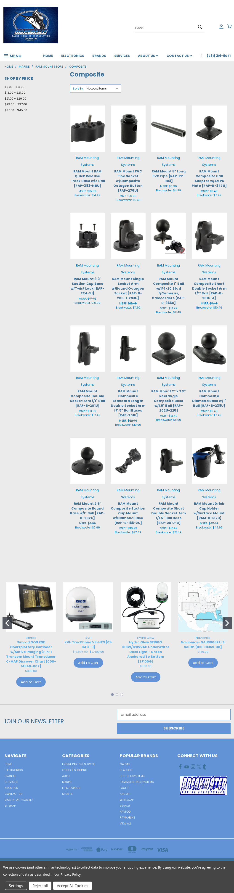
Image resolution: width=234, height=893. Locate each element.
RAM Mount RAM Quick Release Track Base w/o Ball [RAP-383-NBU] (87, 178)
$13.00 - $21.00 (15, 92)
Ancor (125, 794)
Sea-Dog (126, 770)
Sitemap (10, 806)
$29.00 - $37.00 (16, 104)
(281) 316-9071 (219, 55)
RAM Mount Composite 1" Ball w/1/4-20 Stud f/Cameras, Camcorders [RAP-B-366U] (168, 291)
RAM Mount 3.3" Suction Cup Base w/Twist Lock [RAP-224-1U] (87, 286)
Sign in (10, 800)
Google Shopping (74, 770)
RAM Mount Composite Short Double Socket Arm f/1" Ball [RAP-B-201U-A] (209, 288)
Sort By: (78, 88)
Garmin (125, 764)
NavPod (125, 812)
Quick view (87, 118)
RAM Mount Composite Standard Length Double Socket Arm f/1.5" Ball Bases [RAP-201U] (128, 403)
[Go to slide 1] (7, 623)
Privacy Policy (70, 874)
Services (122, 55)
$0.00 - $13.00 (14, 87)
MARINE (67, 782)
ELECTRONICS (71, 788)
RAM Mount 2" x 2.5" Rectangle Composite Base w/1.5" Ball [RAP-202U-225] (168, 401)
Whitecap (126, 800)
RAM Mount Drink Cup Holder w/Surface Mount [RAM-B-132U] (209, 510)
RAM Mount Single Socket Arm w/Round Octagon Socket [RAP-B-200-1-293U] (128, 288)
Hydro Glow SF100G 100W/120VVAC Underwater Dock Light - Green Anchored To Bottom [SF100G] (145, 652)
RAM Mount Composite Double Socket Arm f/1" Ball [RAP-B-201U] (87, 398)
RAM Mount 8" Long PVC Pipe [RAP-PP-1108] (169, 176)
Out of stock (128, 137)
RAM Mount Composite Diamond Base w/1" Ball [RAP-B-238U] (209, 398)
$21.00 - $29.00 (15, 98)
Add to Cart (87, 137)
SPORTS (67, 794)
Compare (86, 128)
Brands (99, 55)
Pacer (124, 788)
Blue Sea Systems (132, 776)
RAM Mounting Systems (137, 782)
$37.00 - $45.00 (16, 110)
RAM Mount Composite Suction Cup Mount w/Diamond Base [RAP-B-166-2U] (128, 513)
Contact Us (178, 55)
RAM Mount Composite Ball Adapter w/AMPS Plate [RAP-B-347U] (209, 178)
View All (125, 823)
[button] (203, 785)
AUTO (65, 776)
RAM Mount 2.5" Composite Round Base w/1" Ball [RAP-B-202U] (87, 510)
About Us (147, 55)
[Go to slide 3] (121, 694)
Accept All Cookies (72, 885)
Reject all (40, 885)
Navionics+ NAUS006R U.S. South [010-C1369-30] (203, 644)
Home (48, 55)
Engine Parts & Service (78, 764)
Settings (16, 885)
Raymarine (127, 817)
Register (27, 800)
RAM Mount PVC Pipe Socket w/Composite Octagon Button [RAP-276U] (128, 181)
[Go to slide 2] (227, 623)
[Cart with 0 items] (229, 26)
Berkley (125, 806)
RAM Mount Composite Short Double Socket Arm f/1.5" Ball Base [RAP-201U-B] (168, 513)
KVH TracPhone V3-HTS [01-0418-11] (88, 644)
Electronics (72, 55)
